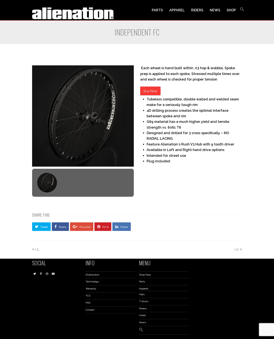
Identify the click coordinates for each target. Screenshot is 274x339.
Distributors (92, 274)
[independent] (83, 116)
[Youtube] (53, 273)
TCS (88, 295)
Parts (142, 281)
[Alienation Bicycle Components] (72, 13)
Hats (141, 294)
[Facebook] (40, 273)
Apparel (143, 288)
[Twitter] (34, 273)
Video (142, 315)
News (142, 322)
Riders (143, 308)
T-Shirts (143, 301)
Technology (92, 281)
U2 (237, 249)
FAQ (88, 302)
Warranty (91, 288)
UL (37, 249)
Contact (90, 309)
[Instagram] (47, 273)
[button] (242, 10)
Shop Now (145, 274)
